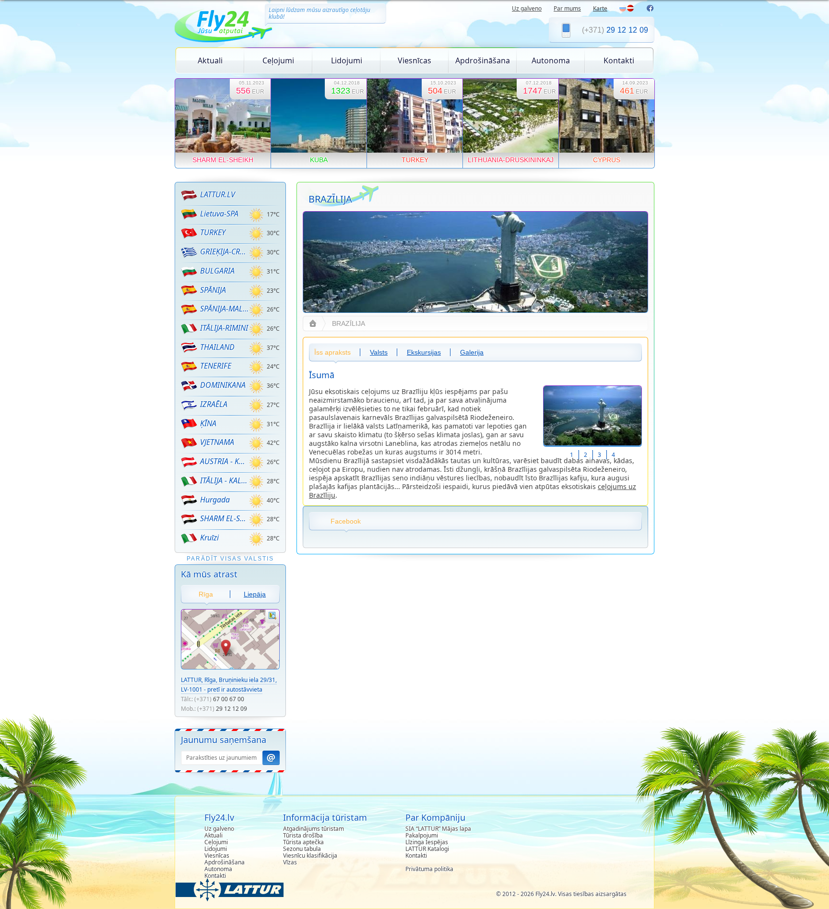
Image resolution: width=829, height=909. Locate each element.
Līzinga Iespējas (426, 842)
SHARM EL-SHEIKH (224, 518)
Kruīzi (209, 537)
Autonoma (551, 60)
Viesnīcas (414, 60)
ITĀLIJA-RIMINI (224, 328)
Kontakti (619, 60)
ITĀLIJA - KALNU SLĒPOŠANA (224, 480)
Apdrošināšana (482, 60)
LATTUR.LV (217, 194)
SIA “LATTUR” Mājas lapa (438, 829)
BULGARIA (217, 270)
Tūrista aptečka (303, 842)
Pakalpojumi (421, 835)
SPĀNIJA (213, 290)
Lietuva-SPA (219, 213)
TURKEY (212, 232)
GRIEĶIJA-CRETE (224, 251)
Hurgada (215, 499)
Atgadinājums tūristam (313, 829)
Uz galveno (527, 8)
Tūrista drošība (303, 835)
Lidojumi (346, 60)
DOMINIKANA (223, 385)
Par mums (567, 8)
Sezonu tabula (302, 849)
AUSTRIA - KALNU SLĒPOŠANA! (224, 461)
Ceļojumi (278, 60)
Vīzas (290, 862)
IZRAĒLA (213, 404)
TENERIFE (215, 365)
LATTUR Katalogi (427, 849)
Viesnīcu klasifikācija (310, 855)
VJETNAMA (217, 442)
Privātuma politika (429, 869)
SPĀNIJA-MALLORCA (224, 308)
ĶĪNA (208, 423)
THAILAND (217, 347)
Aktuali (210, 60)
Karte (600, 8)
